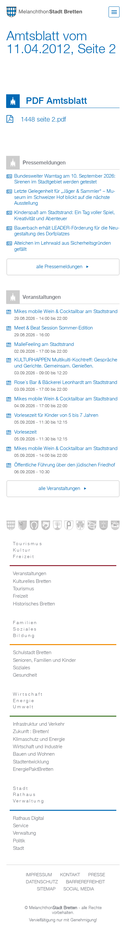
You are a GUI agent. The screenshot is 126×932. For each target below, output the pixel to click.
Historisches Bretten (34, 604)
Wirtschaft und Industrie (37, 747)
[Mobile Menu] (114, 11)
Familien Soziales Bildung (25, 629)
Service (20, 826)
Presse (96, 875)
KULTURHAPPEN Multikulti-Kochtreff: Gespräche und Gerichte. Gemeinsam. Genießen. (65, 363)
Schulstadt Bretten (32, 653)
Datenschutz (42, 882)
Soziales (21, 668)
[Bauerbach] (22, 527)
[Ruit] (103, 527)
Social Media (78, 889)
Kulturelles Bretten (32, 581)
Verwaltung (24, 833)
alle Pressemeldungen (60, 267)
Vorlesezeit (25, 432)
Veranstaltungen (29, 574)
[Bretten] (10, 527)
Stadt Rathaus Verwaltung (29, 794)
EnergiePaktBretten (33, 769)
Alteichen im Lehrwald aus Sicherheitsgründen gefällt (62, 246)
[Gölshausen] (68, 527)
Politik (19, 841)
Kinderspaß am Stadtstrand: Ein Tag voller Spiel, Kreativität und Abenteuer (64, 216)
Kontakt (70, 875)
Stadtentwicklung (31, 762)
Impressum (39, 875)
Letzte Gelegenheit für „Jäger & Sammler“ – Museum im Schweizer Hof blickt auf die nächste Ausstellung (64, 197)
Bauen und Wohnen (34, 754)
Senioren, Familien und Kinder (44, 660)
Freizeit (20, 596)
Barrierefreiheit (85, 882)
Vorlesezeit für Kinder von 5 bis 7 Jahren (56, 415)
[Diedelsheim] (45, 527)
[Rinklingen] (92, 527)
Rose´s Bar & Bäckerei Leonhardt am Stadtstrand (65, 382)
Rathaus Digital (28, 818)
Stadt (18, 848)
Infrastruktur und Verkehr (39, 724)
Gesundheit (25, 675)
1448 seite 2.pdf (43, 119)
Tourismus (23, 589)
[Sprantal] (115, 527)
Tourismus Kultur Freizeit (28, 550)
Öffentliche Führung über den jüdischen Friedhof (64, 465)
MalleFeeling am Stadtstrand (44, 344)
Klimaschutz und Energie (39, 739)
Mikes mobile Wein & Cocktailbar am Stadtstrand (66, 311)
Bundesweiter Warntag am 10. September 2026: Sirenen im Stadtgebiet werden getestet (64, 179)
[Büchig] (34, 527)
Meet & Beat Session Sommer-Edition (53, 328)
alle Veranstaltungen (59, 488)
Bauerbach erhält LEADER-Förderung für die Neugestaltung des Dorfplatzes (67, 231)
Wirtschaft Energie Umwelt (28, 700)
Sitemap (46, 889)
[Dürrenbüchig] (57, 527)
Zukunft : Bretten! (31, 732)
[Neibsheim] (80, 527)
